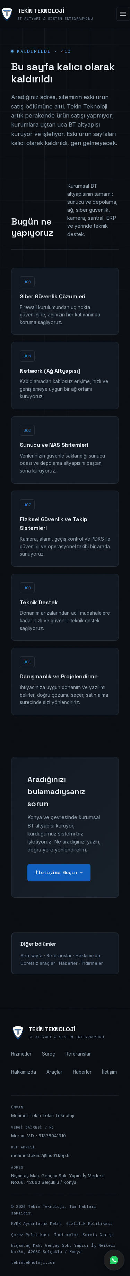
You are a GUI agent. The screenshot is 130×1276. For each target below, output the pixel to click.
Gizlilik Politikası (89, 1223)
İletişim (109, 1072)
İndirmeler (92, 963)
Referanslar (59, 955)
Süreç (48, 1054)
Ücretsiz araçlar (37, 963)
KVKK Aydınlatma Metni (36, 1223)
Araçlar (54, 1072)
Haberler (68, 963)
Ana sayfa (31, 955)
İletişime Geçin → (59, 872)
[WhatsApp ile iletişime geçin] (114, 1260)
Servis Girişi (98, 1234)
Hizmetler (21, 1054)
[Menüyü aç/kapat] (123, 14)
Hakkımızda (88, 955)
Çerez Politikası (30, 1234)
